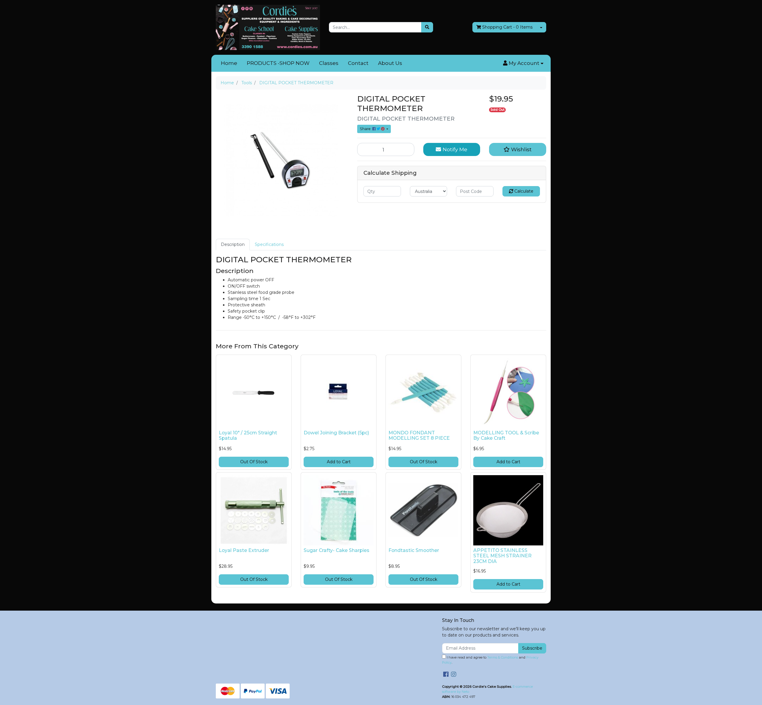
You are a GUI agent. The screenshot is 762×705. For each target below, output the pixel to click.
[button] (523, 63)
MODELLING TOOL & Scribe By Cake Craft (506, 435)
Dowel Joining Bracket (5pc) (336, 433)
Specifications (269, 244)
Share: (366, 129)
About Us (390, 63)
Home (229, 63)
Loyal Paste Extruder (244, 550)
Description (233, 244)
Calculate (523, 191)
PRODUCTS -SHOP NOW (278, 63)
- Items (507, 27)
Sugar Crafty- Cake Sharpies (336, 550)
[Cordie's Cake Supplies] (268, 27)
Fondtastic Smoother (413, 550)
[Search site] (427, 27)
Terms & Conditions (502, 657)
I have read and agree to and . (490, 660)
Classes (328, 63)
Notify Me (454, 149)
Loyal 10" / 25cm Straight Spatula (248, 435)
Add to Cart (339, 461)
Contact (358, 63)
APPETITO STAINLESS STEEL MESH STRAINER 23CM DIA (502, 556)
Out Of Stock (254, 461)
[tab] (233, 244)
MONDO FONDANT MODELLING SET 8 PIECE (419, 435)
